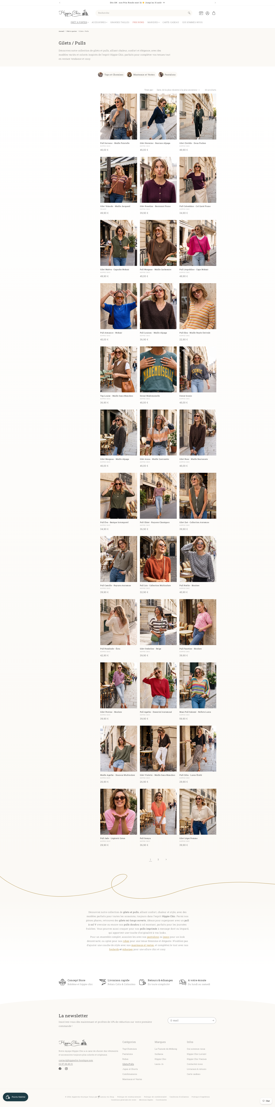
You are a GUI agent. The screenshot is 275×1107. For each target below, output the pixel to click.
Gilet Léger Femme (188, 838)
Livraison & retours (196, 1069)
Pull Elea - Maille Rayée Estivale (194, 333)
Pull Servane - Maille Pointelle (115, 143)
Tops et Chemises (113, 74)
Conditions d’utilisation (179, 1097)
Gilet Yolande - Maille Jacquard (115, 206)
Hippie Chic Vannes (197, 1058)
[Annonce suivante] (215, 2)
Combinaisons (129, 1074)
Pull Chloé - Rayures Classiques (155, 522)
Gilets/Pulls (128, 1063)
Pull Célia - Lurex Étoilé (190, 775)
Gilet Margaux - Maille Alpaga (114, 459)
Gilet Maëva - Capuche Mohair (114, 269)
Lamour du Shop (107, 1097)
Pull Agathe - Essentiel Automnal (156, 712)
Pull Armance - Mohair (111, 333)
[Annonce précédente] (60, 2)
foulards (114, 949)
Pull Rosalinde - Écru (110, 649)
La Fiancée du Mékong (166, 1048)
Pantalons (170, 74)
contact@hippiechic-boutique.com (76, 1060)
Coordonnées (161, 1100)
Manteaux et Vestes (144, 74)
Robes (125, 1058)
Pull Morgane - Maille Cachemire (155, 269)
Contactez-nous (195, 1063)
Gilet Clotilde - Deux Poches (192, 143)
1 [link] (150, 859)
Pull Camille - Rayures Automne (115, 585)
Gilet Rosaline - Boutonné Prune (155, 206)
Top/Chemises (129, 1048)
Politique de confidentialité (155, 1097)
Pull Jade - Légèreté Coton (112, 838)
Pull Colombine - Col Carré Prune (195, 206)
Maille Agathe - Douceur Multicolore (117, 775)
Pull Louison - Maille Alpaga (153, 333)
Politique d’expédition (201, 1097)
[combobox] (143, 13)
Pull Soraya (145, 838)
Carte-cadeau (193, 1074)
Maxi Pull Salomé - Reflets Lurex (195, 712)
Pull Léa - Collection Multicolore (155, 585)
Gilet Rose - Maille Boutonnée (193, 459)
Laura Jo (159, 1063)
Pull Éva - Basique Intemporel (114, 522)
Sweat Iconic (185, 396)
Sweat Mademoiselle (150, 396)
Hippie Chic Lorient (196, 1053)
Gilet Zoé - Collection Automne (194, 522)
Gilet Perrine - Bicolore (111, 712)
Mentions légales (146, 1100)
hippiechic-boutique (80, 1097)
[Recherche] (189, 13)
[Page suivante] (166, 859)
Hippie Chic (160, 1058)
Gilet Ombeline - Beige (150, 649)
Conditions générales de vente (123, 1100)
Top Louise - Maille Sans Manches (116, 396)
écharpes (127, 949)
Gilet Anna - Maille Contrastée (154, 459)
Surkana (159, 1053)
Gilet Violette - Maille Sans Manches (157, 775)
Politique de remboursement (129, 1097)
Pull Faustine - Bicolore (190, 649)
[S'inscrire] (213, 1020)
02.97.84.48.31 (66, 1063)
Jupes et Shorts (130, 1069)
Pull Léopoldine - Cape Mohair (193, 269)
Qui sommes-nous (196, 1048)
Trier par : (149, 89)
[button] (214, 13)
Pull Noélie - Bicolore (189, 585)
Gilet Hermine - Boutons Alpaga (155, 143)
